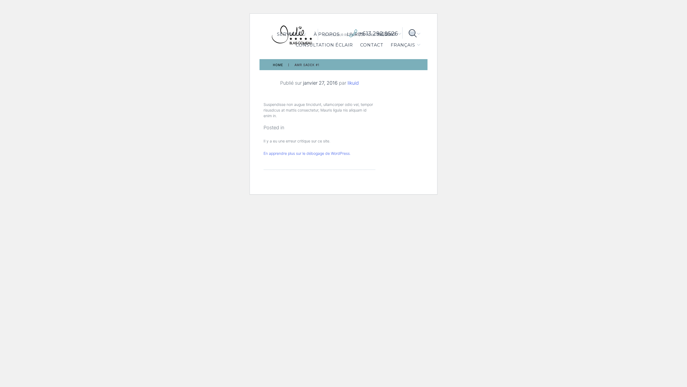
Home (278, 65)
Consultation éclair (324, 45)
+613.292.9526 (378, 33)
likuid (353, 83)
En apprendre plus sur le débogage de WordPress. (307, 153)
